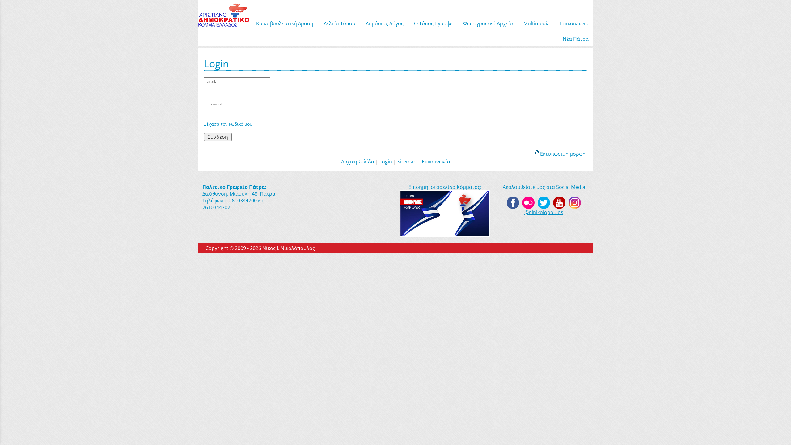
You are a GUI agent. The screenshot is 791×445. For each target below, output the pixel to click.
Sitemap (407, 161)
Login (385, 161)
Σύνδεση (218, 137)
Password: (214, 104)
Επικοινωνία (436, 161)
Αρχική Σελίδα (357, 161)
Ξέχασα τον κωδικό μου (228, 124)
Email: (211, 81)
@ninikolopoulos (543, 212)
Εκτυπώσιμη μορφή (563, 153)
